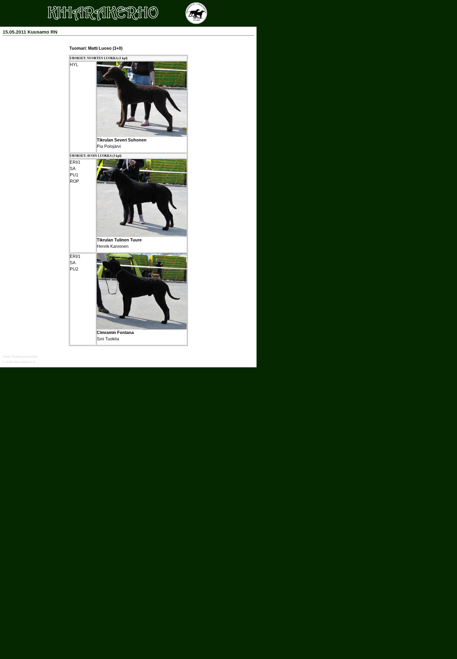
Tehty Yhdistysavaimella (20, 357)
